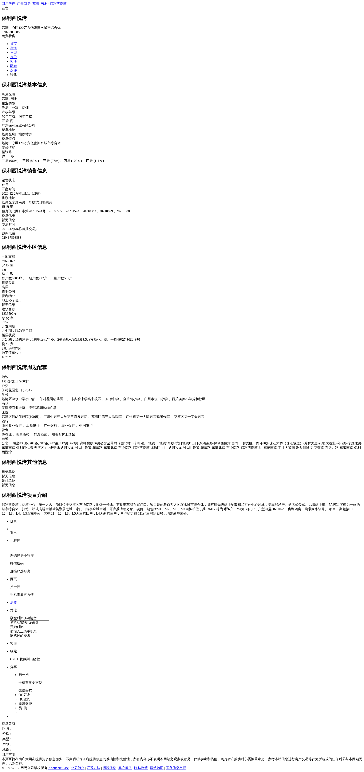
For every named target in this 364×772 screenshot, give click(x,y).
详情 (13, 48)
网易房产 (8, 3)
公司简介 (77, 768)
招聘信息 (109, 768)
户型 (13, 52)
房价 (13, 57)
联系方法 (93, 768)
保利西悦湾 (58, 3)
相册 (13, 61)
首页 (13, 44)
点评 (13, 70)
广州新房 (24, 3)
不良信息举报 (176, 768)
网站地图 (156, 768)
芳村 (44, 3)
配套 (13, 66)
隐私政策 (141, 768)
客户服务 (125, 768)
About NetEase (58, 768)
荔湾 (35, 3)
